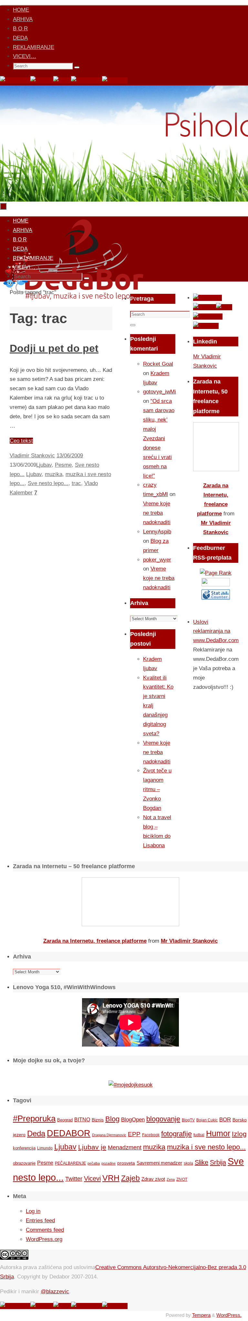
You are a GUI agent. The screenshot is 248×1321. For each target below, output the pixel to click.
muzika (53, 474)
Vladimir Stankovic (32, 455)
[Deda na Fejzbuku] (15, 80)
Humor (218, 1133)
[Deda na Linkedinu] (115, 80)
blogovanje (163, 1119)
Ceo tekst (21, 441)
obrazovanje (24, 1163)
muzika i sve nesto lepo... (206, 1147)
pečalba (94, 1163)
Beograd (65, 1119)
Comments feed (45, 1230)
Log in (33, 1211)
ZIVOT (181, 1179)
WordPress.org (44, 1239)
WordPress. (229, 1315)
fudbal (198, 1135)
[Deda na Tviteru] (41, 80)
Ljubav (44, 465)
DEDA (20, 38)
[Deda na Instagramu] (86, 80)
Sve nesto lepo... (48, 483)
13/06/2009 (70, 455)
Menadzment (124, 1147)
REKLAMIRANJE (33, 47)
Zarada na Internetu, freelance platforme (95, 941)
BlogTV (188, 1120)
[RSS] (62, 80)
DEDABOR (68, 1133)
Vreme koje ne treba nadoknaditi (156, 513)
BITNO (82, 1119)
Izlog (239, 1133)
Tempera (201, 1315)
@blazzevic (55, 1291)
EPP (134, 1134)
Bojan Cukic (207, 1120)
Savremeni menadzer (159, 1163)
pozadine (108, 1163)
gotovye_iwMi (159, 392)
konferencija (24, 1148)
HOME (21, 10)
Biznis (98, 1119)
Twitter (73, 1179)
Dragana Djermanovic (109, 1135)
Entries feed (40, 1220)
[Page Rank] (216, 573)
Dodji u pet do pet (54, 348)
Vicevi (92, 1178)
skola (188, 1163)
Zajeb (130, 1178)
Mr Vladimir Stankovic (189, 941)
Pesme (63, 465)
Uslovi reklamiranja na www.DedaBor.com (216, 631)
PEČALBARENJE (70, 1163)
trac (76, 483)
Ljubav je (92, 1147)
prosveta (126, 1163)
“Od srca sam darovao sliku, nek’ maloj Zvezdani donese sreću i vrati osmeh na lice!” (158, 438)
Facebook (151, 1135)
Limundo (45, 1148)
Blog (112, 1119)
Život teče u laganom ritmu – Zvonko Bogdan (157, 789)
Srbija (218, 1162)
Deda (36, 1133)
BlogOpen (133, 1120)
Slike (201, 1162)
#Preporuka (34, 1118)
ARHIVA (23, 19)
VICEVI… (24, 56)
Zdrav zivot (153, 1179)
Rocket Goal (158, 364)
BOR (225, 1119)
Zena (171, 1179)
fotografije (176, 1134)
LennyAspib (157, 532)
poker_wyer (157, 560)
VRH (110, 1178)
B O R (20, 28)
